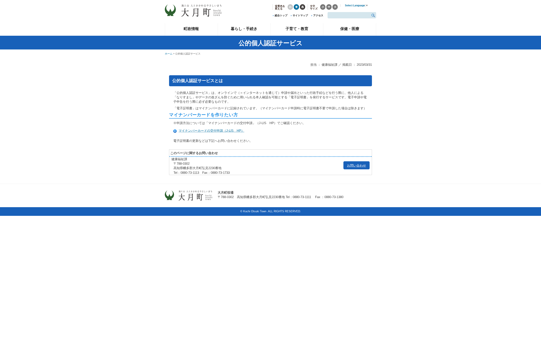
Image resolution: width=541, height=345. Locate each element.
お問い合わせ (356, 165)
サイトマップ (300, 15)
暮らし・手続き (244, 28)
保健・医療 (349, 28)
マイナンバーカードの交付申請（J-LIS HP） (211, 130)
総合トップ (281, 15)
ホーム (168, 53)
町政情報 (191, 28)
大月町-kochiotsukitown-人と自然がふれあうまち (196, 10)
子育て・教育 (297, 28)
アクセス (318, 15)
